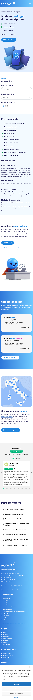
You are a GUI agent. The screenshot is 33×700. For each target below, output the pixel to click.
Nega (16, 689)
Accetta (16, 684)
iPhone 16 (6, 602)
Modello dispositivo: (7, 94)
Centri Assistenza (7, 638)
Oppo (4, 619)
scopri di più (23, 327)
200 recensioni (24, 454)
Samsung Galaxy (7, 609)
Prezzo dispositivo (7, 102)
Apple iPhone (6, 598)
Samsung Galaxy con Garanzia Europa (14, 611)
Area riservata (6, 644)
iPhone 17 (6, 604)
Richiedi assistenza (9, 248)
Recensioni (6, 636)
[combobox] (16, 89)
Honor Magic (6, 615)
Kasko (9, 317)
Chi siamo (5, 634)
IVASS (16, 590)
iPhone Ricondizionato (10, 606)
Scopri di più (7, 39)
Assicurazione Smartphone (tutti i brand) (14, 623)
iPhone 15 (6, 600)
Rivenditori (5, 640)
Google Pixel (6, 613)
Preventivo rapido (9, 357)
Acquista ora (7, 242)
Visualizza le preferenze (16, 693)
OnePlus (5, 617)
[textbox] (17, 89)
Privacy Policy (16, 697)
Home (4, 632)
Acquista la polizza (12, 430)
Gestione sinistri (7, 653)
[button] (30, 667)
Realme (5, 621)
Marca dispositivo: (7, 85)
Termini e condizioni (8, 655)
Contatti (5, 642)
